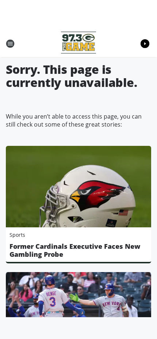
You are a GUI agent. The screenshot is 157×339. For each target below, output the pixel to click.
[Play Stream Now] (145, 43)
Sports (17, 234)
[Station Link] (78, 43)
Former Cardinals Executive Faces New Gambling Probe (74, 250)
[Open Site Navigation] (10, 43)
